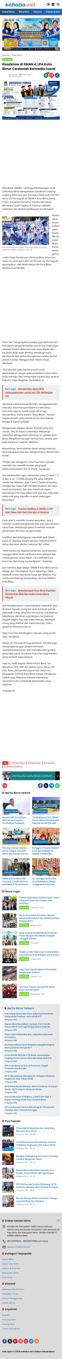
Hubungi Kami (9, 1319)
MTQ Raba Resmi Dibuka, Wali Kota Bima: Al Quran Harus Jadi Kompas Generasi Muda (31, 1088)
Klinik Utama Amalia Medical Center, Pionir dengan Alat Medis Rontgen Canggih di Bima (38, 935)
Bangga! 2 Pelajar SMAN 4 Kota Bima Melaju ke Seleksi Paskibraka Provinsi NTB (45, 851)
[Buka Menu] (53, 4)
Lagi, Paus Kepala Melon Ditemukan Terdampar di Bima (38, 971)
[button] (48, 4)
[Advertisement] (31, 151)
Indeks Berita (8, 1302)
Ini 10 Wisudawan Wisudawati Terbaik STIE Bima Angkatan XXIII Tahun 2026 (30, 1077)
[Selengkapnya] (58, 1220)
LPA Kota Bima (18, 763)
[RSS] (36, 1341)
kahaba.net (13, 74)
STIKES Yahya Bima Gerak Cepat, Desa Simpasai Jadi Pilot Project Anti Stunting (39, 900)
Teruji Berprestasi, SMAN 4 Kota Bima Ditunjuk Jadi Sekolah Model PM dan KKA (45, 820)
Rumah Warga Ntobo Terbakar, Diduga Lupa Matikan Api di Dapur (36, 1200)
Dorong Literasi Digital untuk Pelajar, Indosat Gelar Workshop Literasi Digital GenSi (15, 851)
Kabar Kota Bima (10, 811)
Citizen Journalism (11, 1328)
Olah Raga (7, 1277)
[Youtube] (26, 1341)
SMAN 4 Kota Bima (14, 766)
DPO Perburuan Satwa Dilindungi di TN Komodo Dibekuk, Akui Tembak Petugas (29, 1108)
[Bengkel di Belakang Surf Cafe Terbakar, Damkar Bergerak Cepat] (8, 1159)
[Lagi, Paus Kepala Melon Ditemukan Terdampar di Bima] (9, 973)
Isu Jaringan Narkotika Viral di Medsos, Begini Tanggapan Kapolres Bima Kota (44, 881)
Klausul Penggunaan (12, 1298)
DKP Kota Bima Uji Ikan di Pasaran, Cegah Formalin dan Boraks (26, 1067)
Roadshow (50, 763)
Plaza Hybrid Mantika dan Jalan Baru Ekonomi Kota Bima (29, 1036)
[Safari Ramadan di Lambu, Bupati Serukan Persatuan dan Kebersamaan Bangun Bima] (9, 920)
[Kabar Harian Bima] (20, 4)
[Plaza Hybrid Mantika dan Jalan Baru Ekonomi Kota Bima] (8, 1131)
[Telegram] (51, 785)
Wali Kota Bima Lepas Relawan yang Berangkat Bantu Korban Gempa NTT (29, 1046)
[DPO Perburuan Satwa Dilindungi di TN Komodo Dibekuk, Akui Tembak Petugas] (8, 1187)
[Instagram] (20, 1341)
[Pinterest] (15, 1341)
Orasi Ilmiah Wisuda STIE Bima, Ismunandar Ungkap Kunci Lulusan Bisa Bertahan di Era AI (28, 1057)
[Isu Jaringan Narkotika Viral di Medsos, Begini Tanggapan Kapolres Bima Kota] (46, 867)
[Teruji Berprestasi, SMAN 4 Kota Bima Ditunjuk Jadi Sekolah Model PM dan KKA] (46, 805)
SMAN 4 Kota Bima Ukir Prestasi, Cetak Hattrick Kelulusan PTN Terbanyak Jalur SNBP (15, 881)
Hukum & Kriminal (41, 872)
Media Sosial (35, 763)
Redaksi (6, 1315)
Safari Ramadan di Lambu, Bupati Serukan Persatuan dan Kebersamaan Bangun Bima (39, 918)
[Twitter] (46, 785)
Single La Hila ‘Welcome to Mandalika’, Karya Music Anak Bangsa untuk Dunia (39, 953)
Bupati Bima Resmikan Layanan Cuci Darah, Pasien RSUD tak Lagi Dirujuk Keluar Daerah (27, 1025)
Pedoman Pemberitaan (13, 1289)
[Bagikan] (57, 75)
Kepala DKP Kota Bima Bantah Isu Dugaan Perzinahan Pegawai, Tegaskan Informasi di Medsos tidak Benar (14, 820)
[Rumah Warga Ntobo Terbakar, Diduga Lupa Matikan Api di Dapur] (8, 1201)
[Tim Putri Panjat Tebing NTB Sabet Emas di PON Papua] (9, 991)
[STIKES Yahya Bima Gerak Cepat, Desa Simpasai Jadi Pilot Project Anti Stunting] (9, 903)
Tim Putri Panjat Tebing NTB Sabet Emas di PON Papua (37, 988)
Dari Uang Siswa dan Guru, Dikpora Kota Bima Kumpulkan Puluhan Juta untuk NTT (29, 1015)
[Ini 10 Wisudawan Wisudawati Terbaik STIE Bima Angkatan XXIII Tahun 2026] (8, 1145)
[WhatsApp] (57, 785)
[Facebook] (40, 785)
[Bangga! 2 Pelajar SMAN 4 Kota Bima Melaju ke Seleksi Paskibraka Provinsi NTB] (46, 836)
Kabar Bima (7, 59)
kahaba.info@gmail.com (19, 1246)
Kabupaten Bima (10, 1272)
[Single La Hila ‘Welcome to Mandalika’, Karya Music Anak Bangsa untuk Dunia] (9, 956)
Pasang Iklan (8, 1324)
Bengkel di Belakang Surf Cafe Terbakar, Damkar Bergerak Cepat (37, 1158)
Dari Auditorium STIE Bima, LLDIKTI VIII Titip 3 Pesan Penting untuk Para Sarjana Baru (28, 1098)
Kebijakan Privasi (10, 1293)
